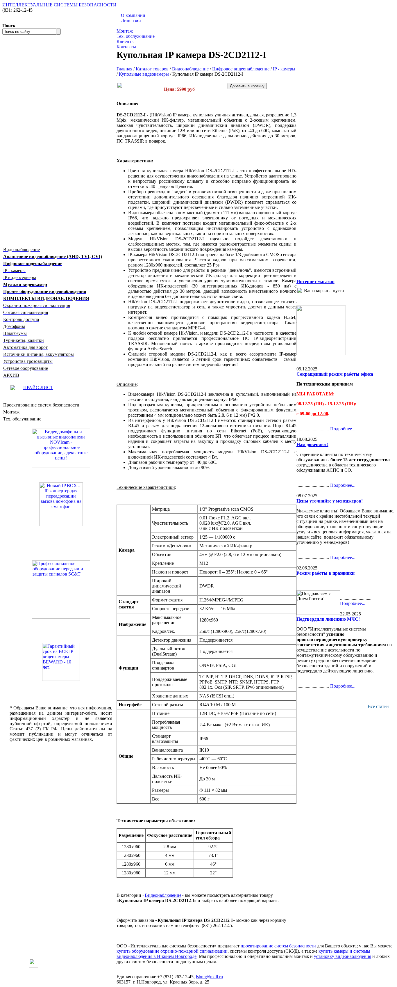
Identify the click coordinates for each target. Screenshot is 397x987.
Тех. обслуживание (136, 36)
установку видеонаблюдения (342, 956)
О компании (133, 15)
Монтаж (125, 31)
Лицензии (131, 20)
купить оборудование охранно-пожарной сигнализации (172, 951)
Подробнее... (342, 428)
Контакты (126, 46)
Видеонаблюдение (190, 68)
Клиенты (126, 41)
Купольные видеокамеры (144, 74)
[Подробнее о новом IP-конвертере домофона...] (61, 503)
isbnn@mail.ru (209, 976)
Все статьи (378, 706)
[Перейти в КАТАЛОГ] (61, 589)
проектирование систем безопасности (278, 945)
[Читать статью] (61, 662)
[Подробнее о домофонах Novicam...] (61, 447)
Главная (124, 68)
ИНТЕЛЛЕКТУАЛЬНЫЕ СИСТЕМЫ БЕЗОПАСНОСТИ (59, 4)
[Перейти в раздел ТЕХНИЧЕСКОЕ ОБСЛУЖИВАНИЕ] (321, 353)
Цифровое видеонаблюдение (240, 68)
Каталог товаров (133, 25)
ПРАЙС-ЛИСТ (38, 387)
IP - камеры (284, 68)
